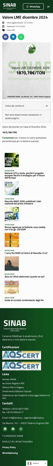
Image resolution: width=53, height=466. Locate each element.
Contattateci (8, 137)
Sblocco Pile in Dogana (13, 387)
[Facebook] (13, 429)
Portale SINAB (9, 379)
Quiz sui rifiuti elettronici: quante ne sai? (25, 276)
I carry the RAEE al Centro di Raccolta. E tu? (26, 253)
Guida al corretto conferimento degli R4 (24, 300)
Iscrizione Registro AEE (13, 383)
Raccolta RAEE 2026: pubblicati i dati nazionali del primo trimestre (23, 202)
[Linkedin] (5, 429)
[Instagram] (21, 429)
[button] (48, 7)
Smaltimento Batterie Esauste (16, 391)
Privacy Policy (9, 447)
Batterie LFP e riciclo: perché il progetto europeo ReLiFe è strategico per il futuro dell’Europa (25, 175)
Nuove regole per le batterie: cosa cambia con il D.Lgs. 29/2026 (25, 228)
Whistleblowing (10, 453)
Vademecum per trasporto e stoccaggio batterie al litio (26, 396)
